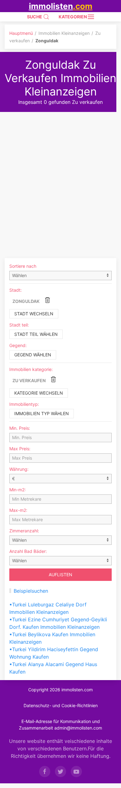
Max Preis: (19, 448)
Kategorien (73, 16)
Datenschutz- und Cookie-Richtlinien (61, 705)
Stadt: (15, 290)
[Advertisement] (60, 175)
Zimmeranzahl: (24, 530)
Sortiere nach (22, 266)
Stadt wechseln (33, 313)
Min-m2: (17, 489)
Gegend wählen (32, 354)
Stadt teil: (19, 324)
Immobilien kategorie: (31, 369)
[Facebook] (44, 771)
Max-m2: (18, 510)
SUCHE (35, 16)
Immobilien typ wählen (41, 413)
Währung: (19, 469)
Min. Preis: (19, 428)
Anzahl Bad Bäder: (28, 551)
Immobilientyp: (24, 404)
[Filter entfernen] (47, 300)
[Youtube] (76, 771)
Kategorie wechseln (38, 393)
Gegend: (18, 345)
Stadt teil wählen (36, 334)
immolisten (60, 6)
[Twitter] (60, 771)
